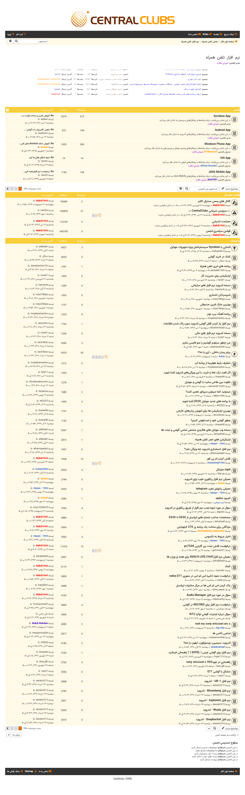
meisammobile (217, 637)
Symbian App (222, 116)
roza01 (221, 280)
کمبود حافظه (223, 498)
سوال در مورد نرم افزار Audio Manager (208, 595)
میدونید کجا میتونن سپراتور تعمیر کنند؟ (208, 391)
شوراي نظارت (222, 63)
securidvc (43, 323)
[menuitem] (218, 34)
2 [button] (16, 188)
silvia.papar (218, 589)
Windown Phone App (217, 144)
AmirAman (219, 415)
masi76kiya (219, 299)
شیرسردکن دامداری (219, 295)
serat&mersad (218, 647)
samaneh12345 (216, 386)
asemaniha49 (217, 347)
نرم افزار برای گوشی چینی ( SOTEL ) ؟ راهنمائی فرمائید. (199, 652)
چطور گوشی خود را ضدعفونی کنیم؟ (210, 420)
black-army (219, 599)
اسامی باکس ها (221, 633)
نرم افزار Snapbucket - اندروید (213, 719)
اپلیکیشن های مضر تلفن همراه (212, 439)
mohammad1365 (216, 463)
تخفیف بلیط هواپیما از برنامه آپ (212, 363)
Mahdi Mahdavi (40, 623)
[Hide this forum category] (7, 110)
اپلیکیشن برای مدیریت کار (215, 276)
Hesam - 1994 (217, 444)
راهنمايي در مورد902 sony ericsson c (208, 662)
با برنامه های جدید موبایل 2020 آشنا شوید (206, 401)
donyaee (43, 652)
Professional (210, 152)
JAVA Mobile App (219, 172)
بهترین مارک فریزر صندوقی (215, 304)
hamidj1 (220, 570)
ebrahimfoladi (217, 328)
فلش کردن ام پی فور (218, 458)
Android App (222, 130)
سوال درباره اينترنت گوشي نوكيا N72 (209, 614)
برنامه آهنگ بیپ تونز (218, 314)
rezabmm (43, 133)
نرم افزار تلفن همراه (223, 57)
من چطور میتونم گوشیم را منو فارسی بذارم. (206, 342)
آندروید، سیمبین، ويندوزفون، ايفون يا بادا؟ (207, 643)
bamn (222, 356)
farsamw (43, 391)
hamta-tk (220, 289)
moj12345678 (40, 507)
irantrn (44, 161)
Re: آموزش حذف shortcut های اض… (36, 143)
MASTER (212, 180)
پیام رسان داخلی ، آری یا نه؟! (214, 352)
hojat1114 (219, 656)
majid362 (43, 585)
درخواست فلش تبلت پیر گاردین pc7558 (207, 546)
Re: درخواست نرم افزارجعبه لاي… (39, 171)
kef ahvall (220, 521)
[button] (7, 189)
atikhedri (43, 246)
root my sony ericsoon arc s (212, 624)
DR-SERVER (219, 561)
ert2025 (221, 405)
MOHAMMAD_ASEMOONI (211, 531)
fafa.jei (221, 474)
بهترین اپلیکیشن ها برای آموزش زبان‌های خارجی (203, 411)
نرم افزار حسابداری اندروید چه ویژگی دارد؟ (207, 449)
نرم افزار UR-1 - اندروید (217, 681)
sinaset (44, 147)
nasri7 (221, 676)
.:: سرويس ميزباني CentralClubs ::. (209, 211)
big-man (220, 628)
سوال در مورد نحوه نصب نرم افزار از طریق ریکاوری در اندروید (197, 508)
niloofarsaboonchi (38, 382)
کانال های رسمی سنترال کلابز (214, 201)
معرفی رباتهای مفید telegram (213, 488)
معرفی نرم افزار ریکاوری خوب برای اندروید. (207, 479)
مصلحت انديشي (221, 221)
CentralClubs (118, 778)
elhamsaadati (217, 453)
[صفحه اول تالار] (122, 19)
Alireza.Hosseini (208, 166)
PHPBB (129, 778)
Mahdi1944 (219, 205)
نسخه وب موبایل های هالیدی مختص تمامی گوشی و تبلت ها (195, 430)
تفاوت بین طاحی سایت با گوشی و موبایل (207, 382)
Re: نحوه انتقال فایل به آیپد (41, 157)
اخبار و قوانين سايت (162, 205)
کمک (227, 566)
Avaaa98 (220, 377)
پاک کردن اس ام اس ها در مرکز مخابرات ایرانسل (203, 585)
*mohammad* (40, 604)
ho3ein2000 (41, 469)
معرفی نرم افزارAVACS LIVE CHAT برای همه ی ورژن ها (198, 557)
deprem (221, 512)
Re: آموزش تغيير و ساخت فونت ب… (37, 115)
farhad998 (219, 434)
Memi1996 (219, 396)
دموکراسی (220, 609)
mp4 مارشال (223, 469)
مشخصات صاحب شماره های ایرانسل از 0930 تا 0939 (199, 517)
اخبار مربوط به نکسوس (217, 536)
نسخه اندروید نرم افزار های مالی (212, 333)
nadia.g (221, 580)
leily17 (44, 372)
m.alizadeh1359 (216, 270)
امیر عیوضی (219, 502)
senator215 (219, 685)
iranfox (44, 210)
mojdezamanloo (216, 318)
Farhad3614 (218, 251)
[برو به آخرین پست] (34, 201)
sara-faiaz (43, 342)
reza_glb (220, 666)
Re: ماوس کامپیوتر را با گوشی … (39, 129)
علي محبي (220, 618)
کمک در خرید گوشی (219, 256)
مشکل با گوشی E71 (218, 671)
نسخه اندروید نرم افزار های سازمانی (210, 285)
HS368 (44, 642)
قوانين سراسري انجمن (218, 231)
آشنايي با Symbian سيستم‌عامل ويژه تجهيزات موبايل (200, 247)
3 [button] (11, 188)
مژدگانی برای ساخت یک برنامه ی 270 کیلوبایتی (203, 527)
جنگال (222, 261)
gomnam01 (218, 550)
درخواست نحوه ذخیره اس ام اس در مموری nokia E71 (199, 576)
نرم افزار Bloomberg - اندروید (213, 690)
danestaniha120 (39, 266)
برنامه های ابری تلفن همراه (215, 266)
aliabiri (44, 119)
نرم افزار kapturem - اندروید (214, 700)
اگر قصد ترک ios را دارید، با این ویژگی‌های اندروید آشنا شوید (197, 372)
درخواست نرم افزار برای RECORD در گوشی (206, 604)
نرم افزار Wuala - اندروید (216, 710)
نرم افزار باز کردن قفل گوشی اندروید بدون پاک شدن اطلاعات (196, 323)
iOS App (225, 158)
